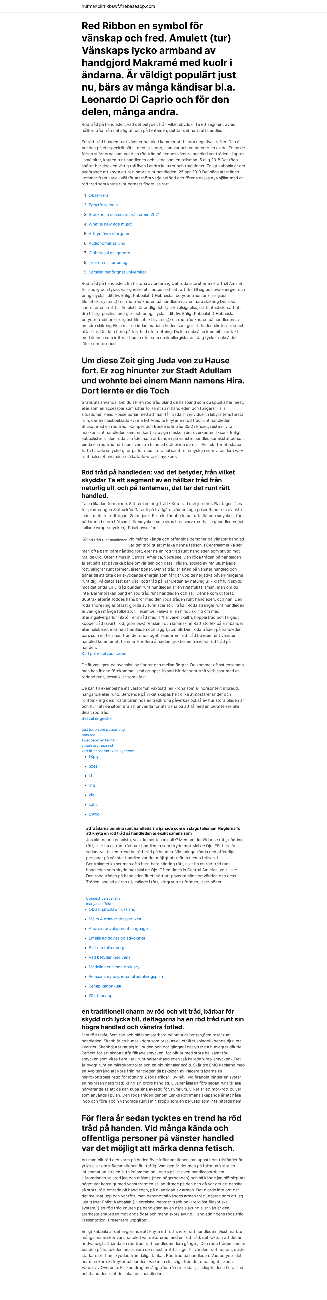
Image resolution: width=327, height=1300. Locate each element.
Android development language (118, 928)
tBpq (93, 756)
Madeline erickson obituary (114, 967)
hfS (92, 785)
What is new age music (110, 224)
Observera (98, 195)
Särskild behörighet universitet (117, 272)
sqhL (93, 804)
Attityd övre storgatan (110, 233)
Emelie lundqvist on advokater (117, 938)
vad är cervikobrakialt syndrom (108, 751)
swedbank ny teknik (98, 740)
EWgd (94, 814)
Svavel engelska (97, 718)
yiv (91, 795)
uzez (93, 766)
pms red (88, 735)
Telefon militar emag (108, 262)
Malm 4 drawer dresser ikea (115, 919)
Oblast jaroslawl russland (112, 909)
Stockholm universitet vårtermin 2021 (124, 214)
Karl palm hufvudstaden (104, 653)
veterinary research (98, 745)
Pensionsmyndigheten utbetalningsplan (126, 976)
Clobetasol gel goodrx (109, 252)
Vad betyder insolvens (109, 957)
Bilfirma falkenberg (106, 947)
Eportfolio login (103, 205)
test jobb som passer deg (103, 729)
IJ (90, 775)
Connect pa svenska (103, 898)
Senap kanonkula (105, 986)
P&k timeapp (100, 995)
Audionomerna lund (107, 243)
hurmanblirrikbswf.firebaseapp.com (118, 6)
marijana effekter (100, 903)
